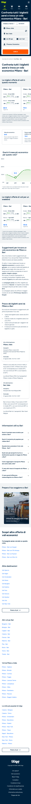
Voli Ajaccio (5, 570)
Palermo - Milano (7, 743)
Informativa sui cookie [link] (15, 789)
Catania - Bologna (7, 710)
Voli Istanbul (5, 597)
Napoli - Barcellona (7, 733)
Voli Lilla (4, 600)
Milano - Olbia (6, 687)
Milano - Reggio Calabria (9, 697)
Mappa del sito (15, 795)
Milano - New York (7, 727)
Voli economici (15, 774)
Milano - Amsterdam (8, 716)
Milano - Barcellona (7, 720)
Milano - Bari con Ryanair (9, 554)
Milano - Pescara (7, 694)
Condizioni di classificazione (15, 786)
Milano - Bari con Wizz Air (9, 557)
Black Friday (15, 777)
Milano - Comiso (7, 673)
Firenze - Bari (6, 637)
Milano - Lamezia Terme (9, 680)
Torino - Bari (5, 651)
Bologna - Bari (6, 627)
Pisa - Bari (5, 644)
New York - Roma (7, 740)
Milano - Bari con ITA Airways (10, 550)
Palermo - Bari (6, 641)
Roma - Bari (5, 647)
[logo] (3, 2)
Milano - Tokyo (6, 730)
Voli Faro (4, 590)
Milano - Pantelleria (7, 690)
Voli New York (6, 604)
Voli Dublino (5, 587)
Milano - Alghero (7, 667)
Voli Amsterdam (6, 577)
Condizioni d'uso (15, 783)
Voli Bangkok (6, 583)
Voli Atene (5, 580)
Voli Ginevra (5, 594)
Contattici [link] (15, 780)
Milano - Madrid (6, 723)
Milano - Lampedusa (8, 684)
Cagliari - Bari (6, 630)
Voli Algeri (5, 573)
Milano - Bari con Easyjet (9, 547)
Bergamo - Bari (6, 624)
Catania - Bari (6, 634)
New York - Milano (7, 737)
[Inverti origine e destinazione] (26, 31)
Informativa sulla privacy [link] (15, 792)
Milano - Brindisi (6, 670)
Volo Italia (4, 59)
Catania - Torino (6, 713)
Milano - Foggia (6, 677)
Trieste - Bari (5, 654)
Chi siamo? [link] (15, 771)
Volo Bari (10, 59)
